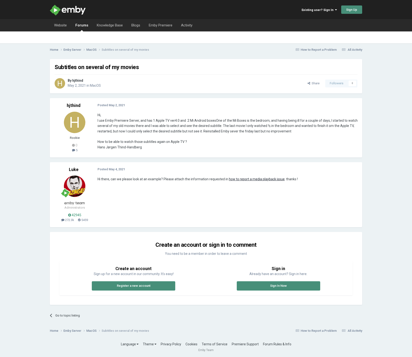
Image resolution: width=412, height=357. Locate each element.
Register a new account (133, 285)
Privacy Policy (171, 344)
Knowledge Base (110, 25)
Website (60, 25)
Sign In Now (278, 285)
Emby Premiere (160, 25)
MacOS (95, 85)
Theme (148, 344)
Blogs (135, 25)
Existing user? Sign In (318, 10)
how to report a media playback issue (257, 179)
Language (129, 344)
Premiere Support (245, 344)
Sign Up (351, 9)
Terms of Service (214, 344)
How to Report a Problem (319, 49)
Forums (81, 25)
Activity (186, 25)
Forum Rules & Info (277, 344)
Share (314, 83)
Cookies (191, 344)
